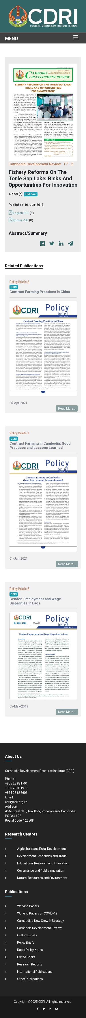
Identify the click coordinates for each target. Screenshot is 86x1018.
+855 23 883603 (16, 792)
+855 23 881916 (16, 788)
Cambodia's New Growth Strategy (40, 920)
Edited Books (26, 957)
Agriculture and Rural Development (41, 849)
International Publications (34, 971)
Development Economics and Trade (42, 856)
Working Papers (28, 906)
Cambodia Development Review (39, 928)
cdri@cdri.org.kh (16, 802)
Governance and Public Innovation (40, 870)
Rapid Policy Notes (30, 950)
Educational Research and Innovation (43, 863)
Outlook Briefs (27, 935)
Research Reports (29, 964)
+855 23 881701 (16, 783)
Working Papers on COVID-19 (37, 913)
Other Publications (30, 979)
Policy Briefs (25, 942)
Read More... (66, 408)
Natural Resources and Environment (42, 878)
